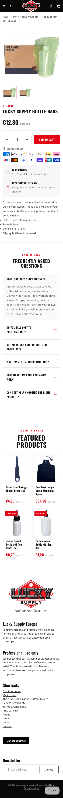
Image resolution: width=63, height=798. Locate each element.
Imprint (7, 726)
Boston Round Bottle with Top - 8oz (44, 544)
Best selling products (25, 17)
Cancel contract (16, 740)
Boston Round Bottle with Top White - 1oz (14, 544)
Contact (7, 722)
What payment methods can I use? (27, 362)
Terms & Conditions (14, 706)
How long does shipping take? (25, 279)
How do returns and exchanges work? (26, 377)
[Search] (11, 6)
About (6, 714)
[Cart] (59, 6)
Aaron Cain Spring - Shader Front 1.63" (16, 488)
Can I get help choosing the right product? (28, 394)
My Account (9, 695)
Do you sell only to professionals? (18, 330)
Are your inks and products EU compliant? (26, 347)
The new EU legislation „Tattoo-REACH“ (25, 699)
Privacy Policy (10, 710)
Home (6, 17)
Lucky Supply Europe (26, 784)
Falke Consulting (32, 788)
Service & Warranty (14, 703)
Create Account (12, 691)
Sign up (48, 769)
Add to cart (47, 139)
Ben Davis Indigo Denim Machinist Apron (45, 490)
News (6, 718)
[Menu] (4, 6)
